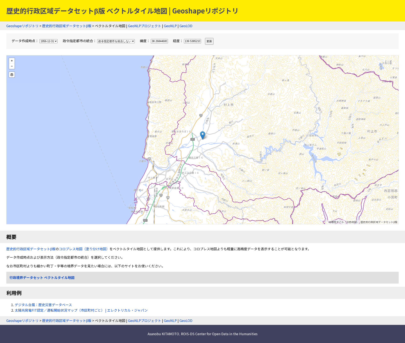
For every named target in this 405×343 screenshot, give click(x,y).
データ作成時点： (25, 40)
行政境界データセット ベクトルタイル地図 (41, 277)
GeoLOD (186, 25)
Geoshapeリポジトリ (22, 25)
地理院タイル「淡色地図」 (344, 222)
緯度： (145, 40)
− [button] (12, 66)
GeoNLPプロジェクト (144, 25)
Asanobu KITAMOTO (163, 333)
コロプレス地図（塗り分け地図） (84, 248)
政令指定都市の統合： (80, 40)
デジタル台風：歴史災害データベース (43, 304)
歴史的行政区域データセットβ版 (66, 25)
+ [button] (12, 60)
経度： (178, 40)
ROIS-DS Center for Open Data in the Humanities (219, 333)
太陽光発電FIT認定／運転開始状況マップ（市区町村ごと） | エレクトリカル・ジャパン (81, 310)
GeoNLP (170, 25)
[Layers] (12, 74)
